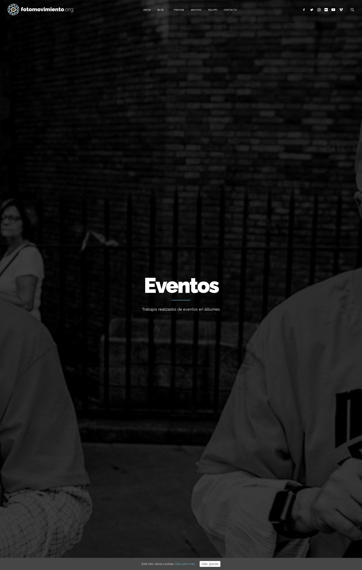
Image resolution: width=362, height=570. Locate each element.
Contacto (230, 10)
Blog (161, 10)
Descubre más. (185, 564)
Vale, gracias (210, 564)
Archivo (196, 10)
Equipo (212, 10)
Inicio (147, 10)
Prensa (179, 10)
